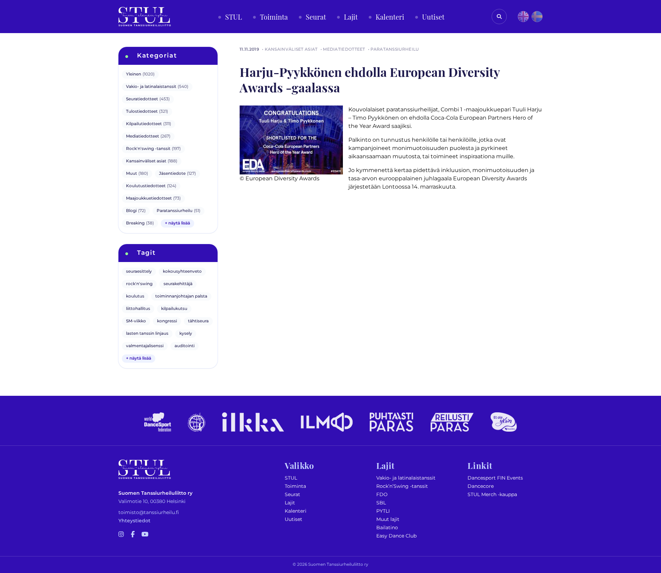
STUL (291, 478)
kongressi (167, 321)
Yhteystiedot (134, 521)
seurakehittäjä (178, 284)
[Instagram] (121, 535)
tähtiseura (198, 321)
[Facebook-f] (133, 535)
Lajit (290, 503)
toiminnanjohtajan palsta (181, 296)
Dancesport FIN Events (495, 478)
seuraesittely (139, 271)
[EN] (523, 16)
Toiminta (295, 486)
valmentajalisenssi (145, 346)
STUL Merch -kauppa (492, 495)
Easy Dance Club (396, 536)
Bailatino (387, 528)
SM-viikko (136, 321)
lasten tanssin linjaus (147, 333)
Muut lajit (387, 519)
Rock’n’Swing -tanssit (402, 486)
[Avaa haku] (499, 16)
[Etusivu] (144, 16)
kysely (185, 333)
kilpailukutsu (174, 308)
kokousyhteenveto (182, 271)
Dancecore (481, 486)
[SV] (537, 16)
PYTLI (383, 511)
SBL (381, 503)
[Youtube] (144, 535)
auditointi (185, 346)
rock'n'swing (139, 284)
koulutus (135, 296)
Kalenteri (295, 511)
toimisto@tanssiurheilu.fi (148, 512)
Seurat (292, 495)
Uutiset (293, 519)
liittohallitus (138, 308)
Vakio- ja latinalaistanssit (406, 478)
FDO (382, 495)
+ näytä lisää (177, 223)
